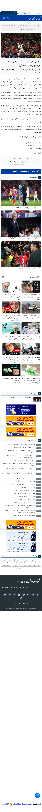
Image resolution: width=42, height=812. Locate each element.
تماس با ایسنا (4, 588)
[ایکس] (14, 594)
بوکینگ (15, 565)
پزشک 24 (25, 563)
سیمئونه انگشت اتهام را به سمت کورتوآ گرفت (28, 208)
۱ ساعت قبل (38, 463)
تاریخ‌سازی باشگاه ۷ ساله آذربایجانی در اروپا (23, 485)
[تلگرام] (23, 594)
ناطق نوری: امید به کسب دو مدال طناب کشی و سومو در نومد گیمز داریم (18, 475)
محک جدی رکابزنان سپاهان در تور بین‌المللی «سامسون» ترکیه (19, 470)
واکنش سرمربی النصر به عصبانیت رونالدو (24, 494)
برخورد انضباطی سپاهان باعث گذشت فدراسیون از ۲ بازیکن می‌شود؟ (19, 452)
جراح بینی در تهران (7, 560)
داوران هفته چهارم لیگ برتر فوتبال (25, 479)
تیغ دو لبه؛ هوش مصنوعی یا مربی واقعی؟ (23, 503)
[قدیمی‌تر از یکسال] (21, 193)
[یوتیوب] (19, 594)
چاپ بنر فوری (35, 560)
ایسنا (34, 18)
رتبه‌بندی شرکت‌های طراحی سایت (30, 565)
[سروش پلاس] (28, 594)
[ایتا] (32, 594)
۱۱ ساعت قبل (38, 515)
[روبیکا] (37, 594)
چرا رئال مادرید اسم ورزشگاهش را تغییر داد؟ (23, 461)
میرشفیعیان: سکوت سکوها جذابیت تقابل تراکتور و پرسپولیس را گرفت (18, 465)
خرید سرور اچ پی (16, 563)
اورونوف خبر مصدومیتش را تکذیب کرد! (24, 516)
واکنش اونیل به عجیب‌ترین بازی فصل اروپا (23, 482)
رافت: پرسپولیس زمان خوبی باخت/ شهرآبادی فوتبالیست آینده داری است (19, 506)
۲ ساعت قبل (38, 487)
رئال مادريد (35, 171)
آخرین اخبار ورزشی (31, 440)
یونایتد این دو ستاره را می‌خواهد (26, 497)
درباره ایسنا (14, 588)
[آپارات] (21, 598)
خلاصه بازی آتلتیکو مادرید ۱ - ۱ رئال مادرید (20, 397)
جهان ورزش (37, 25)
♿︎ (37, 795)
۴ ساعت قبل (38, 505)
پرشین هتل (6, 565)
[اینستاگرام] (9, 594)
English (19, 14)
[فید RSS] (5, 594)
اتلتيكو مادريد (23, 171)
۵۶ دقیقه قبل (38, 460)
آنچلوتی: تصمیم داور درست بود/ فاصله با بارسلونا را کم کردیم (24, 238)
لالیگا (14, 171)
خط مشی (21, 588)
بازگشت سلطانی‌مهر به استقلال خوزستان (24, 448)
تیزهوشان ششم (6, 563)
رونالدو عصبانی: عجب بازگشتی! (26, 499)
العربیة (24, 14)
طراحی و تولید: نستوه (20, 604)
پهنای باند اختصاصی (22, 560)
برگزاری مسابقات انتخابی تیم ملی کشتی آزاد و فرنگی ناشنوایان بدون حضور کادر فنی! (20, 457)
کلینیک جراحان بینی (21, 568)
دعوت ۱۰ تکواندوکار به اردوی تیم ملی (25, 491)
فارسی (28, 14)
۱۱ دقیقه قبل (38, 444)
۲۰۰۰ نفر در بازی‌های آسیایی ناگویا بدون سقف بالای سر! (20, 445)
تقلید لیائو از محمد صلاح (28, 488)
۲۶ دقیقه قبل (38, 450)
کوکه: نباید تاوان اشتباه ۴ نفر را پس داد (29, 268)
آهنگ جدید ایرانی (35, 563)
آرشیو (15, 12)
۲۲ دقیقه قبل (38, 447)
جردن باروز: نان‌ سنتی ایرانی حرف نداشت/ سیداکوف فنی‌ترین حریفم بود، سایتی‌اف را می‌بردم (18, 512)
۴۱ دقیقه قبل (38, 455)
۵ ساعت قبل (38, 510)
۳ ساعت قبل (38, 499)
